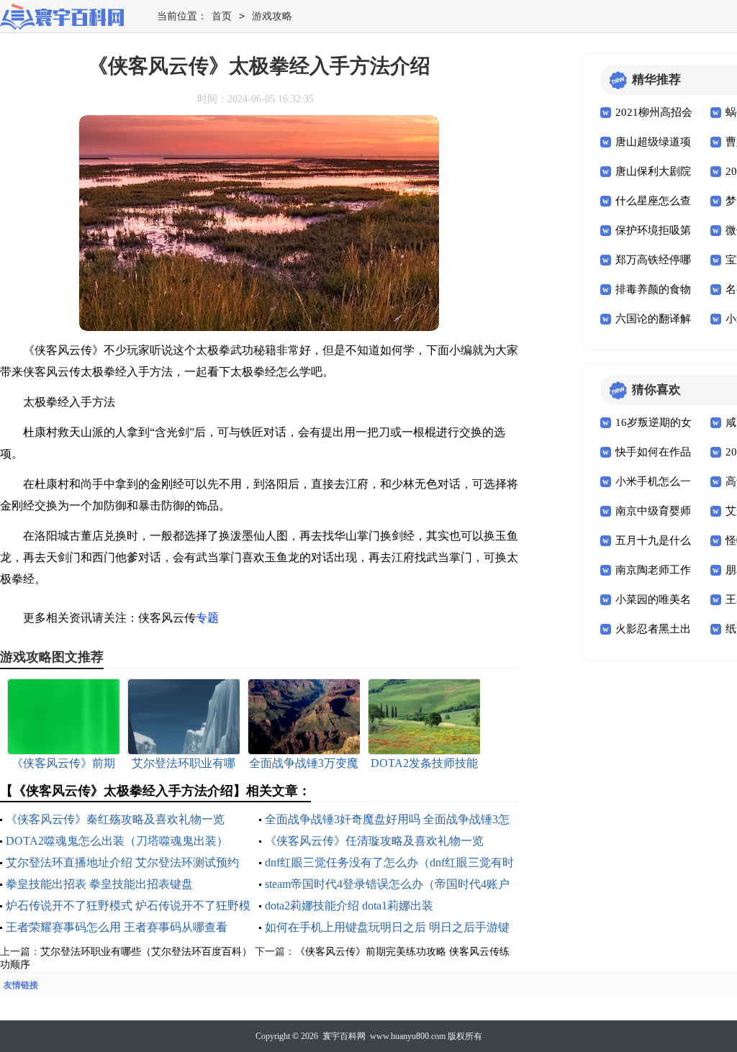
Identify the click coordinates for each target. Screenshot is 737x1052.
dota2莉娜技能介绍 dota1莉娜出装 (349, 905)
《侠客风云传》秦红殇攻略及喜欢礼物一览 (115, 819)
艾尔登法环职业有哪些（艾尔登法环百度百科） (146, 951)
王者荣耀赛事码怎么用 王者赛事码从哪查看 (116, 927)
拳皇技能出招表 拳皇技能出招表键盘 (99, 884)
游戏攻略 (272, 16)
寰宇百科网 (344, 1036)
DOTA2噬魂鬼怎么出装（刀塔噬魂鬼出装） (117, 841)
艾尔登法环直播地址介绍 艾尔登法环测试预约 (122, 862)
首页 (222, 16)
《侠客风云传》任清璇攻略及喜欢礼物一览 (374, 841)
